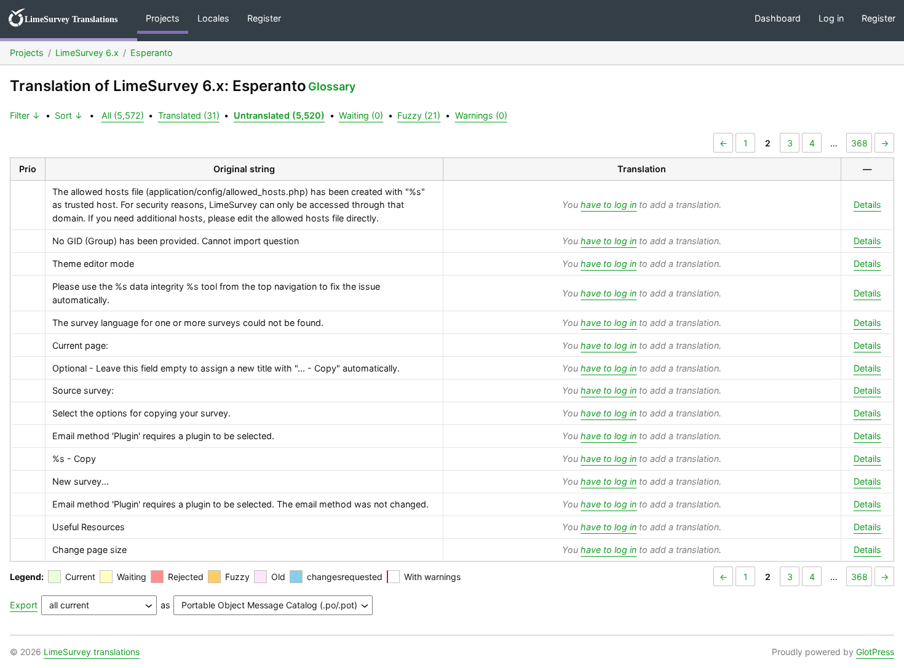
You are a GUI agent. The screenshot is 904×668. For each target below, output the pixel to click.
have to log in (608, 204)
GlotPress (875, 651)
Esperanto (151, 52)
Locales (213, 18)
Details (867, 204)
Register (264, 18)
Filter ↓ (25, 115)
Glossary (331, 86)
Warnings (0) (481, 115)
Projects (163, 18)
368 (859, 143)
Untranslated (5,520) (279, 115)
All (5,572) (122, 115)
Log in (831, 18)
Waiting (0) (361, 115)
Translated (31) (189, 115)
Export (24, 605)
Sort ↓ (69, 115)
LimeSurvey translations (92, 651)
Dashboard (778, 18)
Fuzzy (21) (418, 115)
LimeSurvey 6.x (87, 52)
